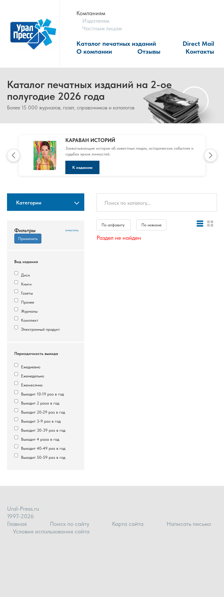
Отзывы (148, 51)
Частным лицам (102, 28)
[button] (13, 155)
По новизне (151, 225)
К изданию (82, 167)
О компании (94, 51)
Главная (17, 523)
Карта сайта (128, 523)
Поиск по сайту (69, 523)
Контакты (200, 51)
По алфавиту (114, 225)
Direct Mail (198, 43)
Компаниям (90, 13)
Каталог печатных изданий (116, 43)
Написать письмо (189, 523)
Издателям (95, 20)
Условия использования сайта (51, 531)
